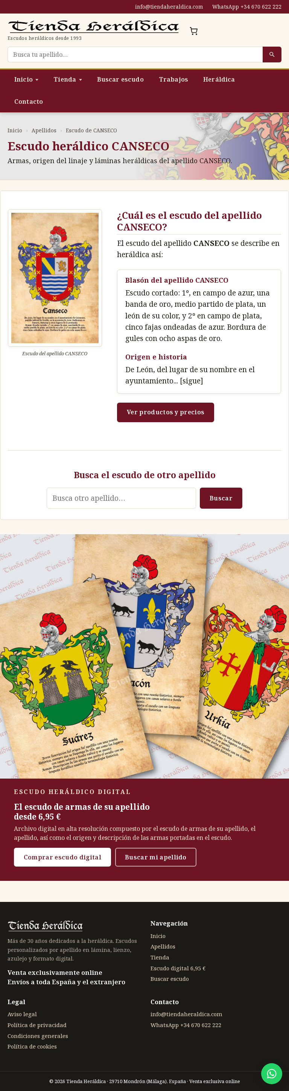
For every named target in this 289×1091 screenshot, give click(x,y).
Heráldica (219, 79)
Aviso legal (22, 1014)
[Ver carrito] (193, 30)
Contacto (28, 101)
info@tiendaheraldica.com (169, 6)
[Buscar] (272, 54)
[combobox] (135, 54)
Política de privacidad (37, 1025)
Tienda (64, 79)
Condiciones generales (38, 1035)
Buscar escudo (120, 79)
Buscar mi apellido (156, 857)
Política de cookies (32, 1046)
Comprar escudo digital (62, 857)
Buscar (221, 498)
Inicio (23, 79)
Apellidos (44, 130)
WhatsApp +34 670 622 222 (246, 6)
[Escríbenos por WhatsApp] (271, 1073)
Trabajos (173, 79)
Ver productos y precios (165, 412)
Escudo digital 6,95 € (178, 968)
